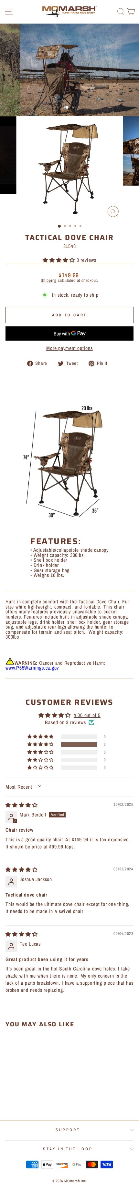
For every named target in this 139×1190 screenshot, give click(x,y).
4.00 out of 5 (87, 715)
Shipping (49, 280)
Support (68, 1130)
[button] (60, 260)
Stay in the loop (67, 1149)
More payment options (69, 348)
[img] (21, 805)
